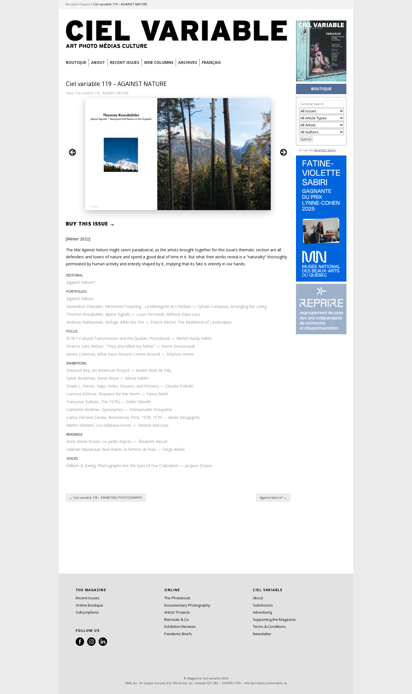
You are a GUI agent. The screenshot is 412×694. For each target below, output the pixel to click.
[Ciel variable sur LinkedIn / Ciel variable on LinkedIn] (103, 644)
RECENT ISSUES (124, 62)
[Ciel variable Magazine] (178, 49)
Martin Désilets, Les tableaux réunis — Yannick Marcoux (117, 425)
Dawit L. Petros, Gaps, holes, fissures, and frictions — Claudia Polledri (129, 386)
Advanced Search (325, 150)
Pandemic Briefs (178, 633)
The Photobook (177, 597)
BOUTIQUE (76, 62)
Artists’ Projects (177, 612)
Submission (263, 605)
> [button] (283, 152)
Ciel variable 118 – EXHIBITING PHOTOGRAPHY (105, 497)
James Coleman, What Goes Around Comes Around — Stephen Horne (130, 354)
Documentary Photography (187, 605)
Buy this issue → (90, 223)
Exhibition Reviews (180, 626)
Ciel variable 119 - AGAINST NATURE (102, 93)
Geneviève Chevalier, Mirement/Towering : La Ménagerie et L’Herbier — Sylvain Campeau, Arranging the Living (166, 306)
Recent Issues (87, 597)
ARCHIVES (187, 62)
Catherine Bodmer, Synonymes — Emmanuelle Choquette (119, 409)
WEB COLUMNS (158, 62)
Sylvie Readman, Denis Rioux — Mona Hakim (107, 378)
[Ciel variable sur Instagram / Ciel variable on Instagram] (91, 644)
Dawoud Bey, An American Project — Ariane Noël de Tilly (118, 370)
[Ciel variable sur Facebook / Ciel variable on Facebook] (80, 644)
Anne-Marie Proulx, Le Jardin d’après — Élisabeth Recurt (117, 441)
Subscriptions (87, 612)
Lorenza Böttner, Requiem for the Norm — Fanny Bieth (117, 393)
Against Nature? (80, 282)
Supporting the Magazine (274, 619)
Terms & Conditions (269, 626)
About (98, 62)
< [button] (73, 152)
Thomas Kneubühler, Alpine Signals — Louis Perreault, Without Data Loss (133, 314)
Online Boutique (89, 605)
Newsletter (262, 633)
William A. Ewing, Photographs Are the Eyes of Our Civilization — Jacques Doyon (139, 465)
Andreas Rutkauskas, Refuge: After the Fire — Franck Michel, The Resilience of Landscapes (149, 322)
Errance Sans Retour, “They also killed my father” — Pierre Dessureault (130, 346)
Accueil (71, 4)
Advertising (262, 612)
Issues (84, 4)
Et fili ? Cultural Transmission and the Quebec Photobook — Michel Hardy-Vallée (139, 338)
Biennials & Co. (176, 619)
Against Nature (80, 298)
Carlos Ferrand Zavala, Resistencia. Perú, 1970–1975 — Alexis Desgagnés (133, 417)
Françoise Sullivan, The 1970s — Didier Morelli (108, 401)
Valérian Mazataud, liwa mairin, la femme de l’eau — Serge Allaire (125, 449)
